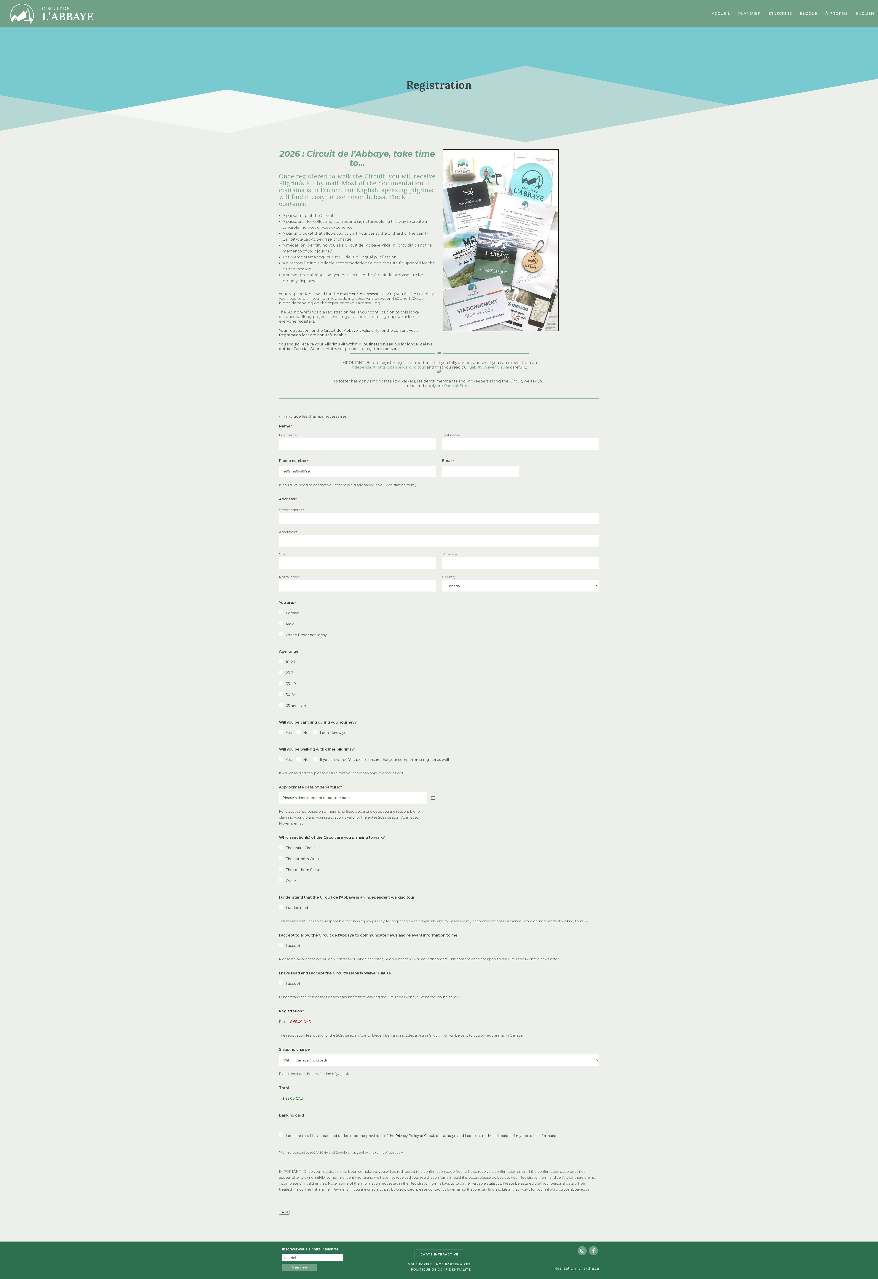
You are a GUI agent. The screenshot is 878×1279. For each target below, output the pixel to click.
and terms (376, 1152)
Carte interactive (439, 1254)
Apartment (288, 532)
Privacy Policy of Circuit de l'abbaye (425, 1135)
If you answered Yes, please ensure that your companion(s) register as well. (385, 759)
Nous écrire (420, 1264)
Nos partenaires (453, 1264)
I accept (293, 945)
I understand (297, 907)
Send (284, 1212)
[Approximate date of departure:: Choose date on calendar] (433, 798)
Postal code (289, 577)
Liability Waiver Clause (489, 367)
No (305, 732)
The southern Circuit (303, 870)
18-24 (290, 662)
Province (449, 554)
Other (291, 880)
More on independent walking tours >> (556, 921)
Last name (451, 435)
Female (292, 613)
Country (448, 577)
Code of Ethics (457, 386)
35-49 (291, 684)
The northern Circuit (303, 859)
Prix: (282, 1021)
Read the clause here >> (440, 997)
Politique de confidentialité (441, 1269)
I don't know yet (334, 732)
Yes (289, 732)
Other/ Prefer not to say (306, 635)
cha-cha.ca (588, 1268)
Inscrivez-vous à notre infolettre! (310, 1249)
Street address (291, 510)
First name (288, 435)
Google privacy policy (351, 1152)
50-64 (291, 695)
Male (290, 624)
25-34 (291, 673)
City (282, 554)
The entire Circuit (301, 848)
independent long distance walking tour (388, 367)
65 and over (296, 705)
